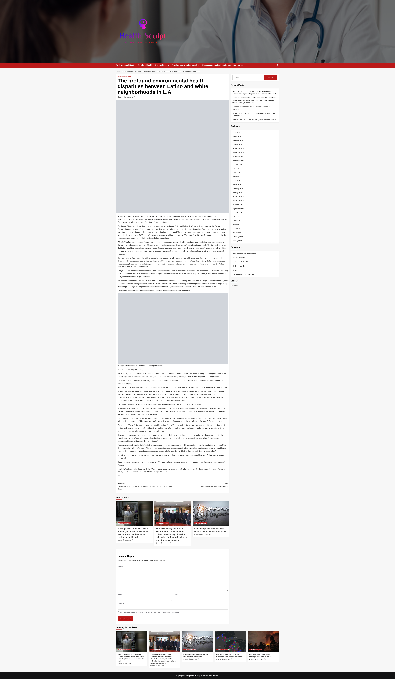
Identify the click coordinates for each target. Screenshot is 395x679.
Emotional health (145, 65)
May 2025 (236, 176)
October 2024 (237, 205)
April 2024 (236, 229)
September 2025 (238, 160)
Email (176, 594)
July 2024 (235, 217)
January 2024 (237, 241)
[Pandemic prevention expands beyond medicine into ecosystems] (211, 513)
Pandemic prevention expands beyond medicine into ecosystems (251, 108)
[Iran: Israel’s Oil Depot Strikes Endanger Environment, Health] (263, 641)
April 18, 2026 (128, 540)
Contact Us (238, 65)
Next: (214, 485)
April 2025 (236, 180)
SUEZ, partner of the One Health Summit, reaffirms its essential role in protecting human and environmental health (254, 92)
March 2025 (236, 184)
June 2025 (236, 172)
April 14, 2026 (259, 659)
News (234, 270)
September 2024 (238, 209)
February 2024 (237, 237)
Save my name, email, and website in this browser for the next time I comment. (149, 612)
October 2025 (237, 156)
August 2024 (237, 213)
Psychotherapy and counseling (185, 65)
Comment (122, 566)
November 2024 (238, 201)
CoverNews (204, 676)
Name (120, 594)
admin (121, 97)
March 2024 (236, 233)
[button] (277, 65)
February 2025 (237, 189)
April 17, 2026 (166, 543)
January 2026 (237, 144)
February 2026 (237, 140)
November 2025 (238, 152)
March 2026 (236, 136)
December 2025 (238, 148)
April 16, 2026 (204, 534)
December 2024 (238, 197)
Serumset (234, 286)
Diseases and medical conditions (216, 65)
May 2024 (236, 225)
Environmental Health (125, 65)
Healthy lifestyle (162, 65)
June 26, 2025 (129, 97)
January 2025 (237, 193)
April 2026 (236, 132)
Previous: (145, 486)
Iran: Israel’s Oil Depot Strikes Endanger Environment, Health (254, 120)
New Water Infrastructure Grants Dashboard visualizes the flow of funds (253, 114)
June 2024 (236, 221)
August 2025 (237, 164)
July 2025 (235, 168)
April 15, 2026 (226, 659)
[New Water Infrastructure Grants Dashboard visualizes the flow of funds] (230, 641)
